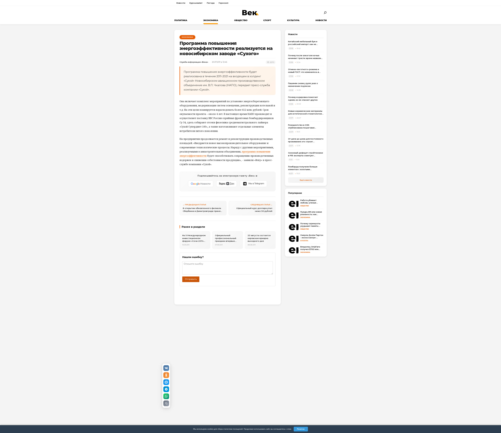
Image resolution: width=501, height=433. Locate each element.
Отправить (191, 279)
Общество (240, 20)
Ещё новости (306, 180)
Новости (180, 3)
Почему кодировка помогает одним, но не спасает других (303, 98)
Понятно (301, 429)
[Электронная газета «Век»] (250, 12)
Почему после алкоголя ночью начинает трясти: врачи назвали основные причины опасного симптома (304, 57)
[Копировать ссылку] (166, 403)
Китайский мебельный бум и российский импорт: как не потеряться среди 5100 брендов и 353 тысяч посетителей (305, 43)
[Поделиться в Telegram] (166, 389)
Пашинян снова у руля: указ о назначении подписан (303, 84)
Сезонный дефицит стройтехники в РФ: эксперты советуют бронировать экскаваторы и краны (305, 154)
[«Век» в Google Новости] (200, 183)
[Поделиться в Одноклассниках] (166, 375)
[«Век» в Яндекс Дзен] (226, 183)
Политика (180, 20)
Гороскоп (223, 3)
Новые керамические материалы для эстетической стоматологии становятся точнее (305, 112)
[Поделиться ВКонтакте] (166, 368)
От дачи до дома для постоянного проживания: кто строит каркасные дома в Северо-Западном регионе (305, 140)
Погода (211, 3)
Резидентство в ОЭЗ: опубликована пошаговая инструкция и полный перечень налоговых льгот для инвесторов (305, 126)
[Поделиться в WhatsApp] (166, 396)
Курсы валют (196, 3)
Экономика (210, 20)
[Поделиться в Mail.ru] (166, 382)
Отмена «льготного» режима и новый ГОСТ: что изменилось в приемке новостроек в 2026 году (305, 71)
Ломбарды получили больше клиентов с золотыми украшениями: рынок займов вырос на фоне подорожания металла (303, 168)
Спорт (267, 20)
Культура (293, 20)
